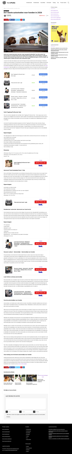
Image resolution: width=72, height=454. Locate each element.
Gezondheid (42, 2)
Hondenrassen (29, 2)
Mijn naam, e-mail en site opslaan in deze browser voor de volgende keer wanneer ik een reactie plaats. (26, 414)
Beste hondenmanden (55, 12)
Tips (58, 2)
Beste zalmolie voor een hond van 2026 (8, 384)
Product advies (63, 2)
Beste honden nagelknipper (56, 17)
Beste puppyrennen (54, 10)
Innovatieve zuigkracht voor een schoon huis (59, 48)
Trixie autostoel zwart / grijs (16, 82)
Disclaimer (28, 449)
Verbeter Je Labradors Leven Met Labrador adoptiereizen (59, 438)
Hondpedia (9, 15)
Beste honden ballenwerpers (18, 384)
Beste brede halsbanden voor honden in (41, 380)
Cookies (27, 446)
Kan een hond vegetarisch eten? (13, 448)
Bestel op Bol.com (40, 162)
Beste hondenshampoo (55, 15)
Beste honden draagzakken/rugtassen (31, 384)
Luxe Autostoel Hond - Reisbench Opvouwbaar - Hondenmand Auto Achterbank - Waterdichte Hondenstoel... (19, 90)
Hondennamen (36, 2)
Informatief (49, 2)
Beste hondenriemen (54, 14)
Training (54, 2)
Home (5, 8)
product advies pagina (22, 363)
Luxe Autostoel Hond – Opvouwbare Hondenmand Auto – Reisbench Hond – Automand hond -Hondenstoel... (19, 106)
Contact (27, 451)
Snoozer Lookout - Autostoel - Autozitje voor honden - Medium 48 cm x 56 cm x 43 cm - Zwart (19, 98)
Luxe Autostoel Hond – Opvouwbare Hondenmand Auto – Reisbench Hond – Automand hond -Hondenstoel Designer (23, 293)
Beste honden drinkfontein (55, 19)
